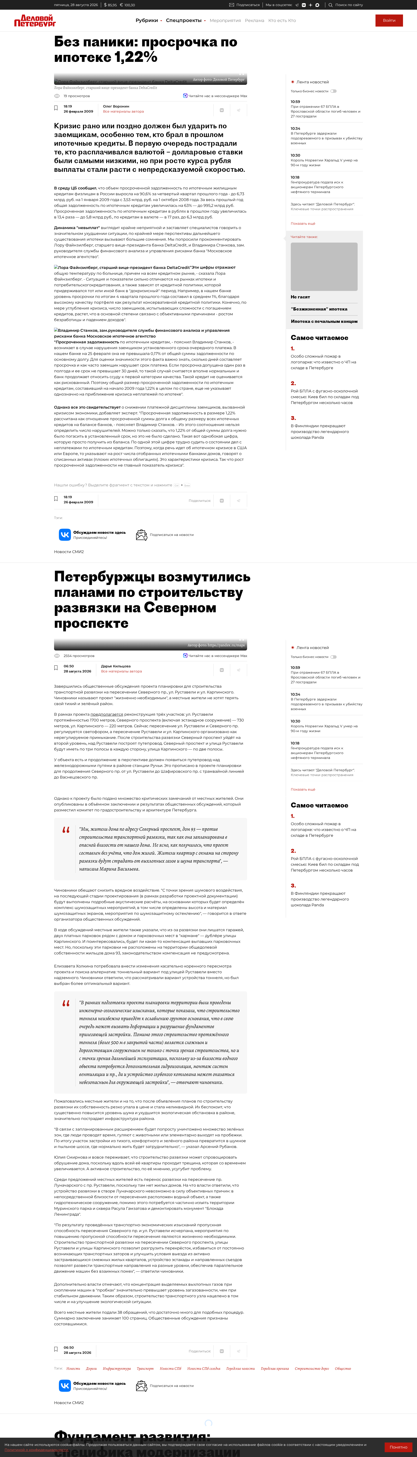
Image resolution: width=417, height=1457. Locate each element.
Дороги (91, 1368)
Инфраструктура (117, 1368)
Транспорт (145, 1368)
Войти (389, 20)
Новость (73, 1368)
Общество (343, 1368)
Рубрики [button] (148, 20)
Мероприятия (225, 20)
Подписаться (248, 5)
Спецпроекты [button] (184, 20)
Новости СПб (170, 1368)
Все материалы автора (123, 111)
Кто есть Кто (282, 20)
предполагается (106, 714)
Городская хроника (275, 1368)
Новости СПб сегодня (203, 1368)
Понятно (398, 1447)
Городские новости (240, 1368)
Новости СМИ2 (69, 551)
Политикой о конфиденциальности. (37, 1450)
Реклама (254, 20)
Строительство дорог (312, 1368)
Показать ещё (303, 223)
